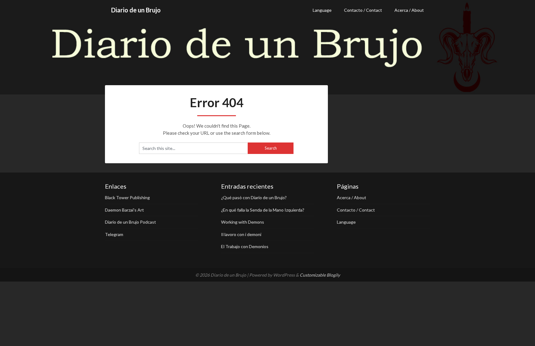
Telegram (114, 234)
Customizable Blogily (320, 275)
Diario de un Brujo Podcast (130, 222)
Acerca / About (409, 10)
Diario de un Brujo (136, 10)
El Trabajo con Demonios (244, 246)
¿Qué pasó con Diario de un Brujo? (254, 197)
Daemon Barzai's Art (124, 209)
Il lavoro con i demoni (241, 234)
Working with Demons (242, 222)
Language (322, 10)
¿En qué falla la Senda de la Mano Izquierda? (262, 209)
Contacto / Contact (363, 10)
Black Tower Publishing (127, 197)
